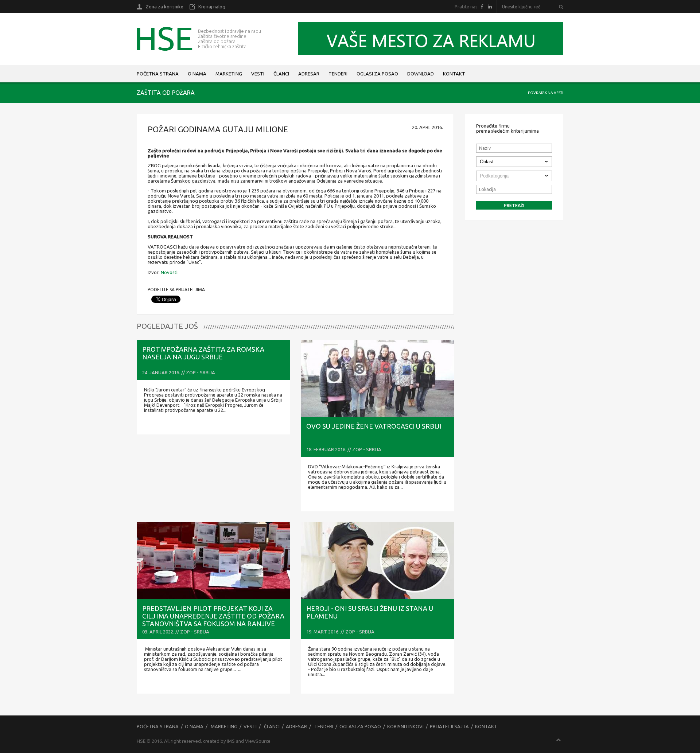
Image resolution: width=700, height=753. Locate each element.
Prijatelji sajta (449, 726)
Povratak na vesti (545, 93)
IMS (231, 741)
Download (420, 73)
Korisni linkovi (405, 726)
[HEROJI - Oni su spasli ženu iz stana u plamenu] (377, 560)
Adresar (308, 73)
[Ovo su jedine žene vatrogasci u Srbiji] (377, 378)
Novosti (169, 272)
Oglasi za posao (377, 73)
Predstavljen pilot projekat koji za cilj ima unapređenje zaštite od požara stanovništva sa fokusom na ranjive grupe (213, 620)
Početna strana (158, 73)
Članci (281, 73)
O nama (197, 73)
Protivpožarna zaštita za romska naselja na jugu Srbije (203, 353)
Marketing (228, 73)
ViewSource (258, 741)
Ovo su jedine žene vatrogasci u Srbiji (373, 426)
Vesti (257, 73)
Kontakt (454, 73)
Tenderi (337, 73)
